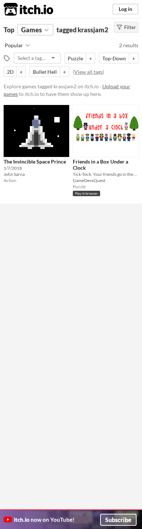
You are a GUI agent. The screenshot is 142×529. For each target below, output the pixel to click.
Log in (125, 9)
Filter (130, 27)
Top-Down (114, 58)
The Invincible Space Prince (35, 161)
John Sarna (14, 174)
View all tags (88, 72)
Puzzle (75, 58)
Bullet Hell (45, 72)
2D (10, 72)
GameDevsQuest (89, 180)
